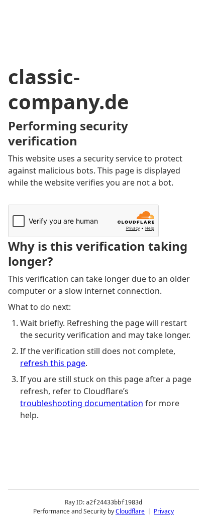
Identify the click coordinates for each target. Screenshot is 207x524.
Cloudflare (130, 511)
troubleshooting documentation (81, 403)
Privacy (164, 511)
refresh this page (52, 363)
